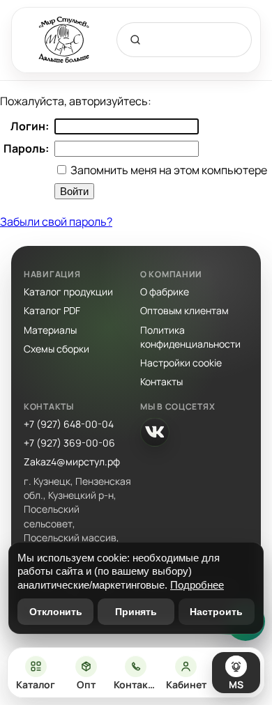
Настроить (216, 611)
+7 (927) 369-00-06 (69, 442)
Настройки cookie (181, 362)
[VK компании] (154, 432)
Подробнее (197, 585)
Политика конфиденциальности (190, 336)
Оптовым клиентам (184, 310)
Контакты (161, 381)
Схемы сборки (56, 348)
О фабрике (164, 291)
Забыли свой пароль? (56, 221)
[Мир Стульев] (64, 40)
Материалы (50, 329)
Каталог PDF (52, 310)
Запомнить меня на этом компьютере (167, 170)
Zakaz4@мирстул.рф (72, 461)
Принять (136, 611)
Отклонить (55, 611)
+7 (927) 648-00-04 (69, 424)
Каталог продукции (68, 291)
